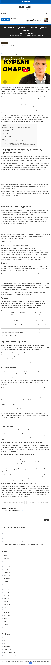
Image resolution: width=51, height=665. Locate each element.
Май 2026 (6, 564)
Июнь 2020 (6, 621)
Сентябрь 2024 (7, 590)
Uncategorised (5, 43)
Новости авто (7, 643)
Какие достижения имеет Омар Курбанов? (15, 140)
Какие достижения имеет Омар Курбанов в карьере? (17, 145)
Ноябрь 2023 (7, 615)
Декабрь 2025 (7, 578)
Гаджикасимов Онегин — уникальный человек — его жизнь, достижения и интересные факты (38, 502)
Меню (4, 13)
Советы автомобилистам (9, 652)
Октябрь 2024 (7, 587)
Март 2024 (6, 607)
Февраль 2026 (7, 572)
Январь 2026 (7, 575)
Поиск (47, 13)
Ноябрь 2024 (7, 584)
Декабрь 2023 (7, 612)
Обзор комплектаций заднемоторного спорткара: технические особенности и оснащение (23, 544)
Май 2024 (6, 601)
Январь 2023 (7, 618)
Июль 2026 (6, 558)
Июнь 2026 (6, 561)
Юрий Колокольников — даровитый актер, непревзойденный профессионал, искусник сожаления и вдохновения (14, 502)
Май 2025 (6, 581)
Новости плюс (7, 646)
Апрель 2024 (7, 604)
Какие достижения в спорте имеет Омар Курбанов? (16, 143)
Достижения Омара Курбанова (9, 129)
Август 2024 (6, 592)
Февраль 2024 (7, 610)
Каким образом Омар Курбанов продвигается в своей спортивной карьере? (21, 144)
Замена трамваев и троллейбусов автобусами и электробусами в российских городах (22, 531)
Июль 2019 (6, 627)
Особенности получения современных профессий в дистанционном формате (21, 539)
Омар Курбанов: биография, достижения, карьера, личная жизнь (16, 127)
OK (30, 663)
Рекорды (6, 133)
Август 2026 (6, 555)
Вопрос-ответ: (6, 139)
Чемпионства (7, 130)
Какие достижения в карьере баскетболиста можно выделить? (18, 142)
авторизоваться (23, 510)
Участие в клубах (8, 136)
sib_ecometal (11, 45)
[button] (33, 125)
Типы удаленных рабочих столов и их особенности (15, 541)
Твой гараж (25, 7)
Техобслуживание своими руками (11, 655)
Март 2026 (6, 569)
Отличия (6, 132)
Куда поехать (7, 640)
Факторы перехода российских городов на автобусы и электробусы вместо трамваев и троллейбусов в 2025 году (32, 19)
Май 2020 (6, 624)
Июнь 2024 (6, 598)
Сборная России (8, 137)
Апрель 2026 (7, 567)
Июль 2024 (6, 595)
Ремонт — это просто (8, 649)
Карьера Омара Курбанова (8, 135)
